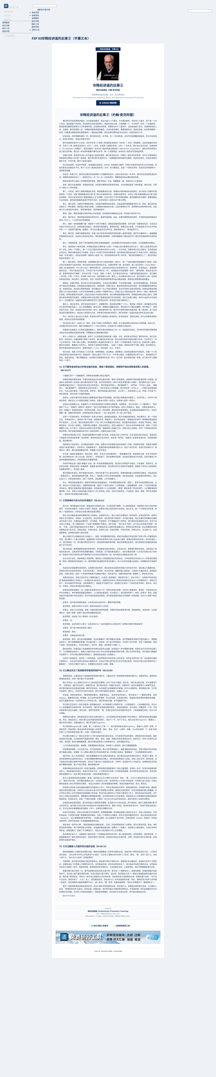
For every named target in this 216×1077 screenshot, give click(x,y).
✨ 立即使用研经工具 (121, 925)
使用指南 (7, 19)
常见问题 (5, 25)
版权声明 (5, 31)
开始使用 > (10, 35)
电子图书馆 (8, 11)
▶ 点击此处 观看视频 (108, 103)
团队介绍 (5, 28)
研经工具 (35, 30)
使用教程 (5, 22)
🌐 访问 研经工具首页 (99, 925)
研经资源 (7, 16)
